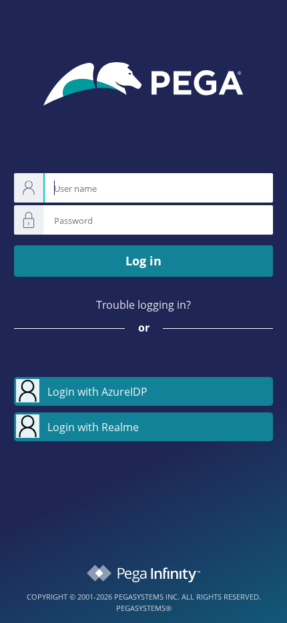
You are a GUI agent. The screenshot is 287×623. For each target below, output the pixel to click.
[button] (143, 391)
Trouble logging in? (143, 304)
